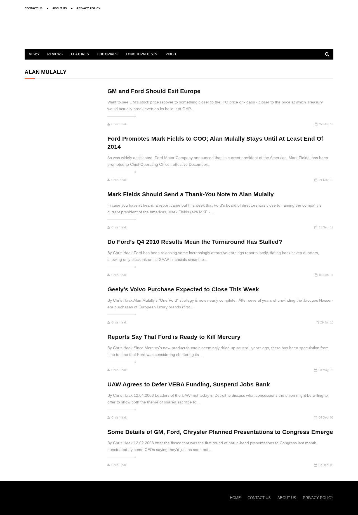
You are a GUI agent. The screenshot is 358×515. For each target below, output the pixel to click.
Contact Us (34, 8)
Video (171, 54)
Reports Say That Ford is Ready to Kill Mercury (174, 337)
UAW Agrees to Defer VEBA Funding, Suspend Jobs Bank (188, 384)
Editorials (107, 54)
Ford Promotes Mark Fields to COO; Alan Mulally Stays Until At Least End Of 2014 (215, 142)
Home (235, 498)
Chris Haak (119, 124)
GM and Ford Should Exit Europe (154, 91)
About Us (59, 8)
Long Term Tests (141, 54)
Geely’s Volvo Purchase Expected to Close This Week (183, 289)
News (34, 54)
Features (80, 54)
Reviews (55, 54)
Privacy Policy (88, 8)
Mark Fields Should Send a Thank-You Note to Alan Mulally (190, 194)
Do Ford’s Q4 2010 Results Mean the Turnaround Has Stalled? (194, 241)
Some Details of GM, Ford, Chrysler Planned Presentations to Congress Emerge (220, 432)
